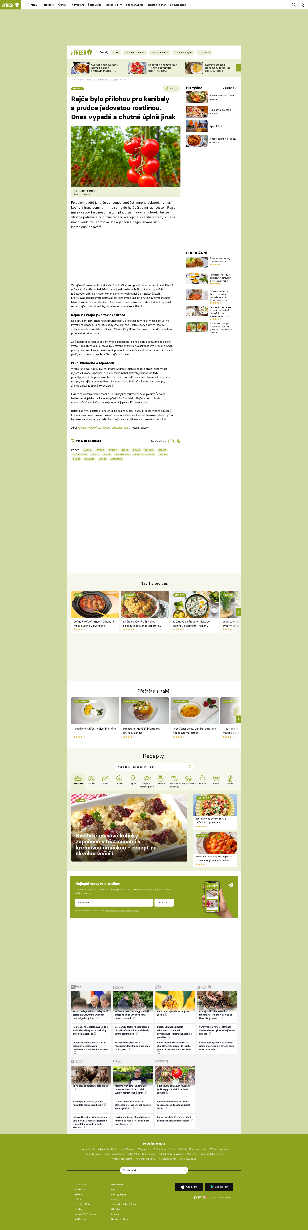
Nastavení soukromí (120, 1219)
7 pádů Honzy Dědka (113, 1154)
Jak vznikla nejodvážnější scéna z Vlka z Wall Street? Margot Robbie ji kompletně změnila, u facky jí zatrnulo (90, 1122)
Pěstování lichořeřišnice (211, 1154)
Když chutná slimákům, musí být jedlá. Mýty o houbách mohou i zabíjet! (173, 1089)
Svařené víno (148, 1154)
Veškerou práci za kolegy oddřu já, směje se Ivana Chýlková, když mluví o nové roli (132, 1015)
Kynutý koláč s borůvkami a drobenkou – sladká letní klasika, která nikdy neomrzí (215, 1015)
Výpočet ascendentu (122, 1159)
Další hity (229, 87)
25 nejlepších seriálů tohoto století (90, 1086)
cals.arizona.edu (121, 427)
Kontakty (115, 1199)
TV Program (77, 4)
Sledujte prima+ (178, 4)
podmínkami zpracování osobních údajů (122, 911)
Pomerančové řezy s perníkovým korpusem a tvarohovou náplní (220, 277)
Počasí (182, 1149)
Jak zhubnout (87, 1149)
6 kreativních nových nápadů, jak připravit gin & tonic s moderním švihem (221, 328)
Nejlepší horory (127, 1149)
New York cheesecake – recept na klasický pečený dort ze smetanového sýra (220, 312)
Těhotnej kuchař (157, 4)
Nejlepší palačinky (167, 1159)
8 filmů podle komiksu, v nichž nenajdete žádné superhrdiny (88, 1103)
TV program (144, 1149)
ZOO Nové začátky (219, 1149)
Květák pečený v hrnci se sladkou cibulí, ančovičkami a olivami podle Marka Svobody (141, 624)
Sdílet (173, 89)
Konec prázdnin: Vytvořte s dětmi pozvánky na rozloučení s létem (174, 1119)
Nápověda (115, 1209)
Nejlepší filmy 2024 (107, 1149)
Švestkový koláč (188, 1159)
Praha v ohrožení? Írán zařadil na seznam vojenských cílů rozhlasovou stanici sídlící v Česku (90, 1046)
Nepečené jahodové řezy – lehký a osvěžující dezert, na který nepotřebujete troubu (162, 69)
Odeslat (164, 902)
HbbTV (78, 1199)
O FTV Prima (80, 1184)
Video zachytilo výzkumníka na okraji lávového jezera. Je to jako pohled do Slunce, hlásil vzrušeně (174, 1046)
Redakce (115, 1214)
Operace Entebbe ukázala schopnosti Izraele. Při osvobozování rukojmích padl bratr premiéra (174, 1032)
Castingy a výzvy (118, 1194)
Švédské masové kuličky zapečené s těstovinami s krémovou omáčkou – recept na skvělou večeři (116, 844)
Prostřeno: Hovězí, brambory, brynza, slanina (141, 730)
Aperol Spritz (216, 126)
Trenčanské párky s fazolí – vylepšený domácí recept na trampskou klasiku (219, 295)
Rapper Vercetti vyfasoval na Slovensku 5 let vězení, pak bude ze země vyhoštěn (133, 1105)
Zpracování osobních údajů (123, 1204)
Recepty (49, 4)
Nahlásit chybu (81, 1219)
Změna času (160, 1149)
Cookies (78, 1209)
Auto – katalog (92, 1154)
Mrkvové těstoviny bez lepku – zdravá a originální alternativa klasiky (214, 860)
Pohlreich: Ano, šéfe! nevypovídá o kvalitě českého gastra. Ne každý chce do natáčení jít (90, 1030)
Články (62, 4)
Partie (172, 1149)
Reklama (79, 1194)
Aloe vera (191, 1154)
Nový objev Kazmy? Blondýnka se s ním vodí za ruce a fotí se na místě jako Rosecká (132, 1120)
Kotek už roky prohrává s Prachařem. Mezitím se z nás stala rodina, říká (132, 1046)
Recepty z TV (114, 4)
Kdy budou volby (197, 1149)
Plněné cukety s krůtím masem (222, 97)
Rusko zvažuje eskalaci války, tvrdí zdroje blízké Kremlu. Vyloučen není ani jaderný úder (90, 1015)
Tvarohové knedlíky (145, 1159)
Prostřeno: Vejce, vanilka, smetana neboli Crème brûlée (194, 730)
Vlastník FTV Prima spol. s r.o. (88, 1214)
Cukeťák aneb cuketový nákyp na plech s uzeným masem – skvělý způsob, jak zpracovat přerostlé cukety (104, 72)
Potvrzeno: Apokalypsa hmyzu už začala (174, 1013)
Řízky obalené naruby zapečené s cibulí (220, 260)
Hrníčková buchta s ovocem (220, 111)
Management (117, 1184)
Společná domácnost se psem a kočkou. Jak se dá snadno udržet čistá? (173, 1105)
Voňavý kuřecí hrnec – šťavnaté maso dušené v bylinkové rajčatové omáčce (93, 624)
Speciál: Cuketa (134, 4)
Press (114, 1189)
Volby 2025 (133, 1154)
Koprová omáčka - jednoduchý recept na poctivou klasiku (217, 67)
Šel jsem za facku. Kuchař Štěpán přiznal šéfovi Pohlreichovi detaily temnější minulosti (132, 1030)
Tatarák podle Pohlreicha (171, 1154)
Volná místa (80, 1189)
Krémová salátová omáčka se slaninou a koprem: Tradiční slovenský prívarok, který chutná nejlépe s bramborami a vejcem (192, 624)
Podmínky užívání (82, 1204)
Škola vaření (95, 4)
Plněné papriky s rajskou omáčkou (222, 140)
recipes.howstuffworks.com (94, 427)
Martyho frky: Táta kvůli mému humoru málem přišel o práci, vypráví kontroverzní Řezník (130, 1089)
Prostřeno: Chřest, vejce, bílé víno (94, 728)
